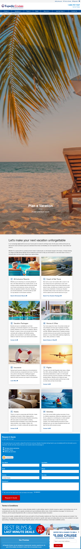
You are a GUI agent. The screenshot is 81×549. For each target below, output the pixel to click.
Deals (36, 11)
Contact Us (74, 11)
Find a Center (67, 1)
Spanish (75, 1)
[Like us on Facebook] (79, 1)
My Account (59, 1)
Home (3, 13)
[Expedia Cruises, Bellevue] (14, 6)
